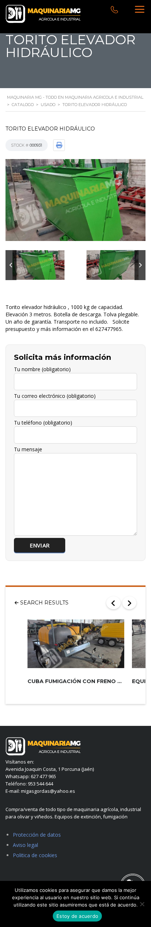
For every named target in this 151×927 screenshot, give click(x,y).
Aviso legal (25, 844)
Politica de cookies (35, 855)
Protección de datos (37, 834)
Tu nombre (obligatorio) (42, 369)
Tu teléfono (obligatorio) (43, 422)
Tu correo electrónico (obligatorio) (55, 395)
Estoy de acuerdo (77, 916)
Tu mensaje (28, 449)
